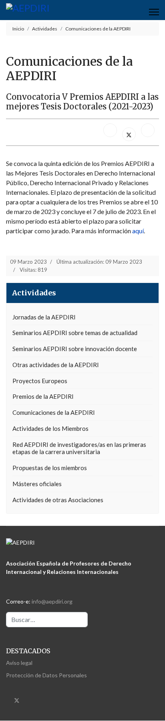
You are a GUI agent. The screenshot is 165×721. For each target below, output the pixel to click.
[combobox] (47, 619)
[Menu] (154, 12)
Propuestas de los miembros (49, 467)
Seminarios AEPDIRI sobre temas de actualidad (74, 332)
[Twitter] (17, 700)
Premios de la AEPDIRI (43, 396)
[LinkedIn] (148, 130)
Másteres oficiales (37, 483)
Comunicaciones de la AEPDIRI (53, 412)
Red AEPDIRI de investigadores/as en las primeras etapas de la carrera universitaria (79, 448)
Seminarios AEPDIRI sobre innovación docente (74, 348)
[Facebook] (110, 130)
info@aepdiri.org (52, 601)
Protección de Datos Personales (46, 675)
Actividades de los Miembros (50, 428)
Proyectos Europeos (39, 380)
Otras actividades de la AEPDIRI (55, 364)
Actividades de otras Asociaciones (57, 499)
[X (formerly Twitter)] (129, 134)
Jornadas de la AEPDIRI (44, 317)
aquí (138, 230)
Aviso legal (19, 662)
